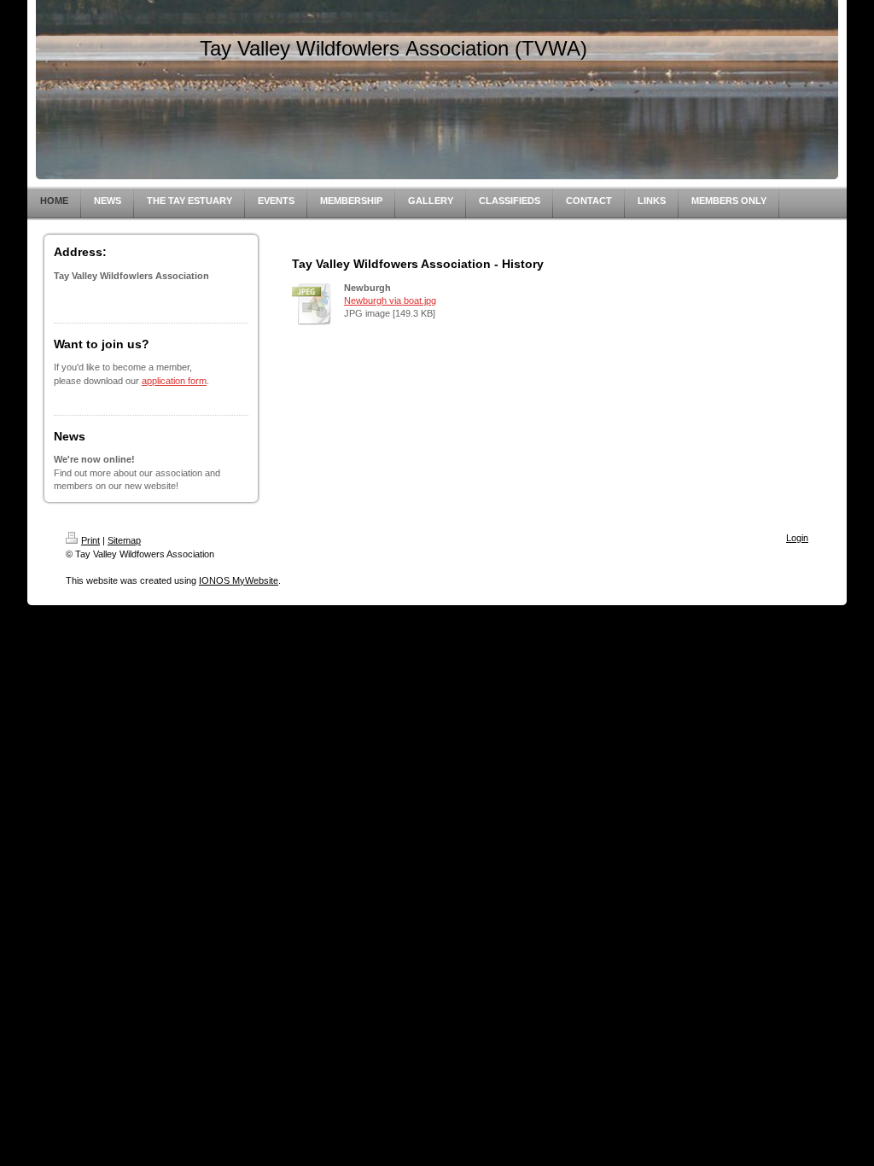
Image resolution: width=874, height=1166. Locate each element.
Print (90, 540)
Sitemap (124, 540)
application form (174, 381)
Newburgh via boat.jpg (390, 300)
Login (797, 538)
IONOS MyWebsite (238, 580)
